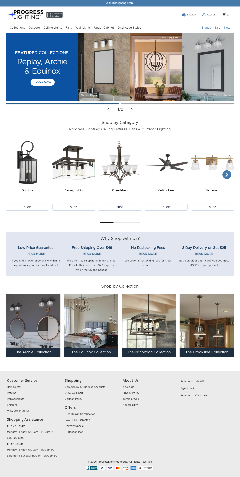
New (227, 27)
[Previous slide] (108, 109)
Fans (69, 27)
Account (212, 14)
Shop (27, 207)
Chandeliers (120, 190)
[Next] (226, 174)
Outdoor (34, 27)
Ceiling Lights (53, 27)
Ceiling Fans (166, 190)
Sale (217, 27)
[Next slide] (132, 109)
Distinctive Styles (129, 27)
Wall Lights (83, 27)
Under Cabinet (104, 27)
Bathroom (212, 190)
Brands (206, 27)
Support (191, 14)
